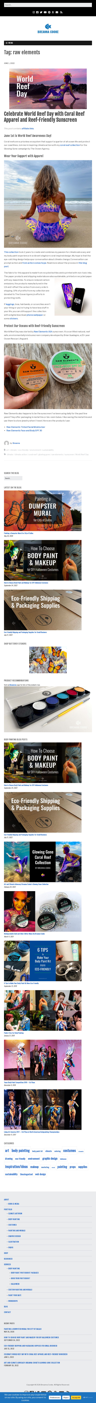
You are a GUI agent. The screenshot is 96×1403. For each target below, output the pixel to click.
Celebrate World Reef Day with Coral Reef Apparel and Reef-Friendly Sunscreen (44, 117)
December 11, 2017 (10, 1134)
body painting (21, 1150)
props (73, 1166)
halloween (63, 1159)
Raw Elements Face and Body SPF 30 (24, 430)
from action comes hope (34, 263)
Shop (6, 1253)
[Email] (57, 12)
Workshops (13, 1301)
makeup (34, 1166)
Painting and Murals (16, 1231)
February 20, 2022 (10, 887)
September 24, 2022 (10, 585)
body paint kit (37, 1151)
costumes (69, 1150)
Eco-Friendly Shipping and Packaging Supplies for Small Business (25, 632)
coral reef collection (70, 145)
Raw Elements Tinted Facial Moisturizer (25, 427)
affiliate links (28, 128)
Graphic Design (14, 1236)
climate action (21, 454)
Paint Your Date (14, 1295)
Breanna (16, 443)
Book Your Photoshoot (20, 1278)
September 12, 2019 (10, 986)
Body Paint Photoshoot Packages (24, 1273)
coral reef (32, 454)
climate (13, 450)
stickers (14, 318)
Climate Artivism (15, 1214)
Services (7, 1264)
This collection (11, 252)
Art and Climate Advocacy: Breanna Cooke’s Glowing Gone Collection (26, 884)
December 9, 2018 (10, 1085)
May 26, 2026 (8, 536)
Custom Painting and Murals (20, 1290)
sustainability (48, 450)
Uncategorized (26, 1174)
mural (53, 1167)
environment (35, 450)
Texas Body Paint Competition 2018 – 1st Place (19, 1082)
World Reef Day (82, 454)
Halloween (15, 1284)
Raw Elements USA (43, 331)
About (6, 1200)
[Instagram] (34, 12)
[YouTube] (45, 12)
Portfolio (8, 1209)
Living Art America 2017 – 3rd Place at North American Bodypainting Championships (31, 1132)
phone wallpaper (35, 315)
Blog (6, 1307)
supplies (82, 1166)
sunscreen (69, 454)
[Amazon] (52, 12)
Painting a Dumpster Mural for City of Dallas (18, 533)
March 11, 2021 (9, 936)
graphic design (50, 1158)
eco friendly (23, 450)
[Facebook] (37, 12)
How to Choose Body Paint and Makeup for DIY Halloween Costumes (26, 582)
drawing (9, 1158)
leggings (10, 304)
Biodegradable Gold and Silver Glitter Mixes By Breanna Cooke (24, 933)
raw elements (57, 454)
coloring (57, 1151)
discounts (81, 1151)
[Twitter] (41, 12)
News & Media (13, 1204)
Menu (10, 43)
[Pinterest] (49, 12)
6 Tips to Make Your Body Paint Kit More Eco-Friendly (21, 983)
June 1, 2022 (9, 63)
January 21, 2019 (9, 1035)
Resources (13, 684)
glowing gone (44, 454)
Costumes (12, 1225)
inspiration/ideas (16, 1166)
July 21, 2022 (8, 635)
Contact (7, 1312)
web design (40, 1174)
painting (62, 1166)
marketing (45, 1167)
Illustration (13, 1242)
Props (10, 1247)
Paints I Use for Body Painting (14, 1032)
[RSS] (61, 12)
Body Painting (14, 1219)
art (7, 450)
